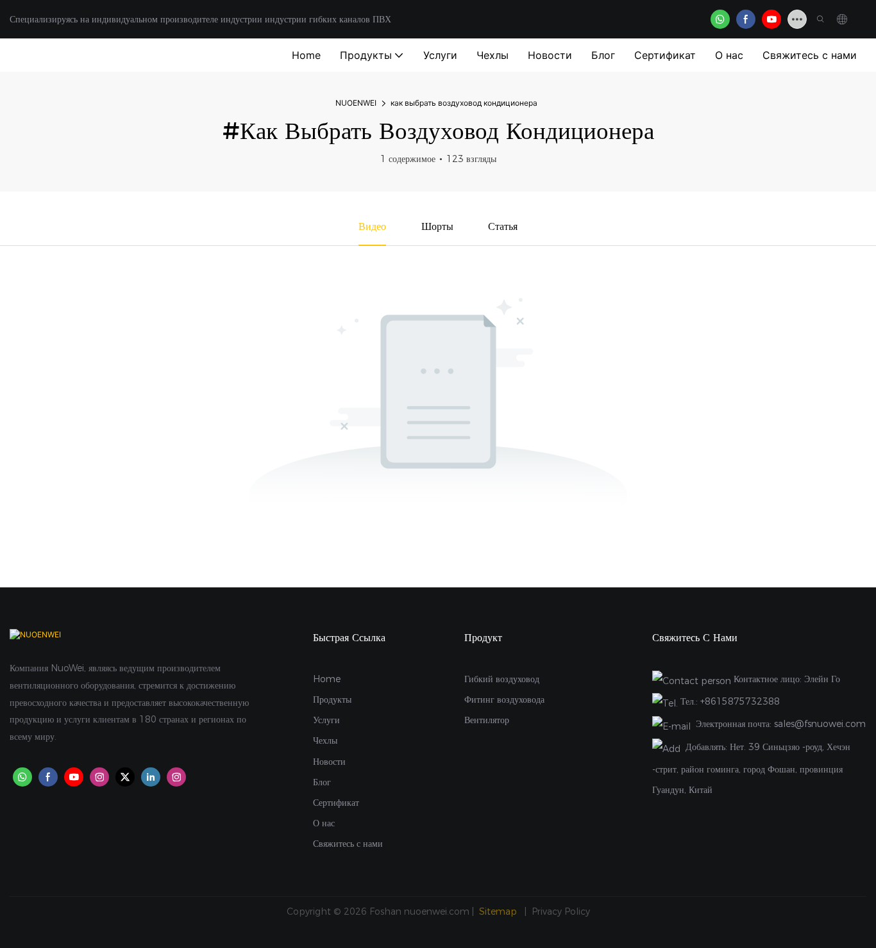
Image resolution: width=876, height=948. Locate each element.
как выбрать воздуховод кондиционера (464, 103)
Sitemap (499, 911)
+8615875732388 (740, 701)
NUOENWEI (355, 103)
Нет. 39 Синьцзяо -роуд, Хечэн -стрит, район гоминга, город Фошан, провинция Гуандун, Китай (751, 768)
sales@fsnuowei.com (820, 724)
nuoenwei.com (436, 911)
